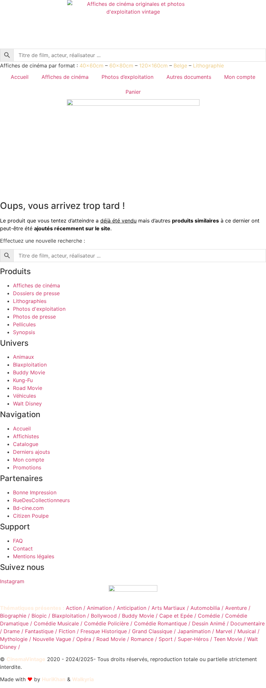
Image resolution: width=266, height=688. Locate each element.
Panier (133, 92)
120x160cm (153, 65)
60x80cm (121, 65)
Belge (180, 65)
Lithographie (208, 65)
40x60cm (91, 65)
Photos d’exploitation (127, 77)
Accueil (20, 77)
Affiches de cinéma (65, 77)
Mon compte (239, 77)
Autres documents (188, 77)
